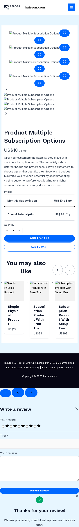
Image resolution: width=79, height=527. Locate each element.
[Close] (5, 393)
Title (4, 436)
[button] (39, 90)
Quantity (9, 224)
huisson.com (35, 7)
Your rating (8, 420)
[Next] (31, 392)
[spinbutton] (13, 230)
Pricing (8, 191)
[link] (58, 270)
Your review (8, 453)
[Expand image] (64, 33)
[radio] (39, 201)
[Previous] (18, 392)
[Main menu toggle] (71, 7)
